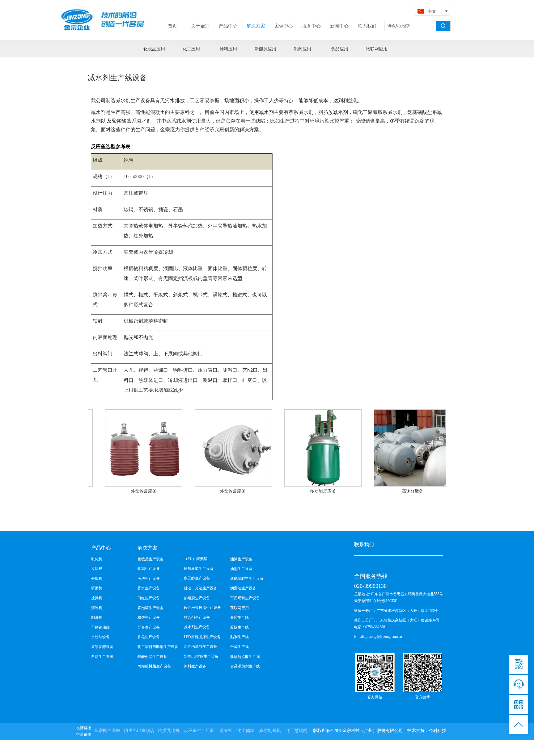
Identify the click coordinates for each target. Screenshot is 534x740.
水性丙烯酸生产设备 (200, 646)
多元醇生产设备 (197, 578)
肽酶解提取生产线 (245, 656)
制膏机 (96, 617)
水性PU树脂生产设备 (201, 656)
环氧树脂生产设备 (199, 568)
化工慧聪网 (296, 730)
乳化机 (96, 559)
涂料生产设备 (195, 666)
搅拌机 (96, 598)
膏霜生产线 (239, 617)
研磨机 (96, 588)
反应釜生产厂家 (199, 730)
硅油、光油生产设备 (200, 588)
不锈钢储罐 (100, 627)
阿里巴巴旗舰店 (139, 730)
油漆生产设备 (241, 559)
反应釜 (96, 568)
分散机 (96, 578)
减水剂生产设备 (197, 627)
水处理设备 (100, 637)
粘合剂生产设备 (197, 617)
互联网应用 (239, 608)
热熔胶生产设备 (197, 598)
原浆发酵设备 (102, 647)
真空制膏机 (270, 730)
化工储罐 (245, 730)
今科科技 (437, 730)
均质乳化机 (169, 730)
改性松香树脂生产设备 (202, 607)
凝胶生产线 (239, 627)
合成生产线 (239, 647)
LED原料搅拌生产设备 (202, 637)
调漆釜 (225, 730)
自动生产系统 (102, 656)
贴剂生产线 (239, 637)
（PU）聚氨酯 (195, 559)
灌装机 (96, 608)
